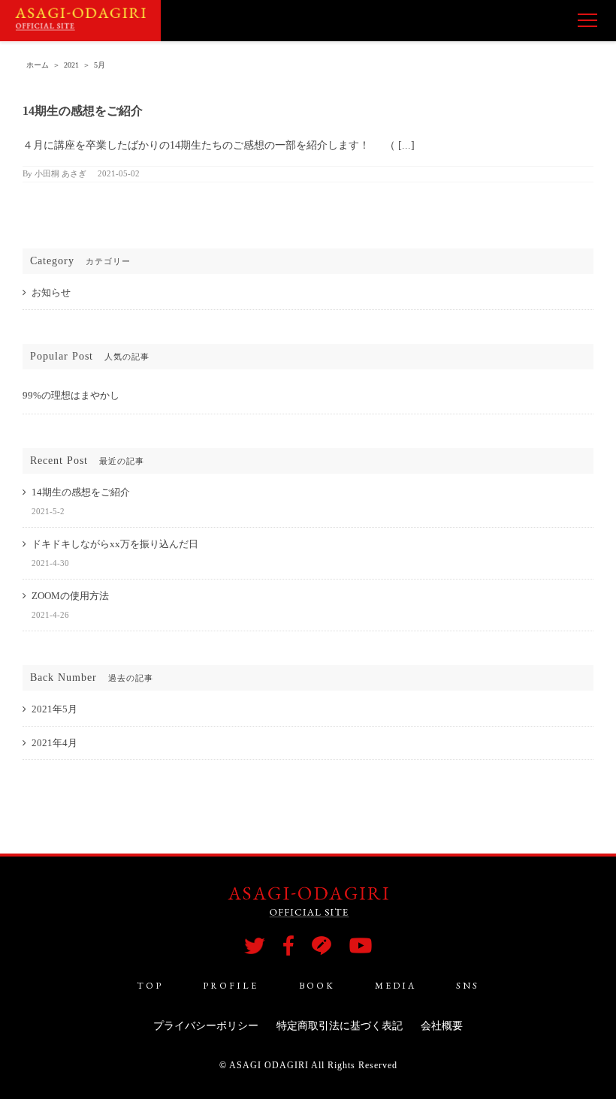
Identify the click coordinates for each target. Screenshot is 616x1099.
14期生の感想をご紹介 (83, 110)
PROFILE (230, 986)
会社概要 (442, 1025)
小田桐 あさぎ (60, 173)
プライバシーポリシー (205, 1025)
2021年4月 (54, 742)
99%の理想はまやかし (71, 395)
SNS (467, 986)
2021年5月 (54, 709)
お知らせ (51, 292)
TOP (150, 986)
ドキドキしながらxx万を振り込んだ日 (115, 544)
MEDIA (395, 986)
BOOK (317, 986)
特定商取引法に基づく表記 (339, 1025)
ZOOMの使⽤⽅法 (70, 595)
